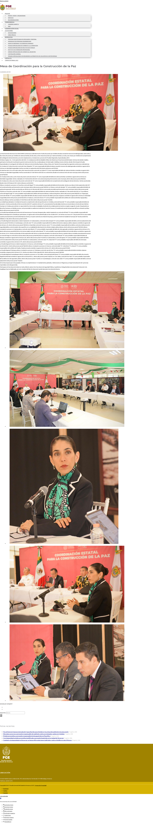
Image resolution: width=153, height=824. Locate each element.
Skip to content (4, 1)
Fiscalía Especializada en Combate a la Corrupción (23, 45)
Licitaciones (9, 30)
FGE (9, 71)
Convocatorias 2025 (11, 60)
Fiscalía (7, 13)
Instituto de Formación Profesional (19, 49)
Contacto (8, 58)
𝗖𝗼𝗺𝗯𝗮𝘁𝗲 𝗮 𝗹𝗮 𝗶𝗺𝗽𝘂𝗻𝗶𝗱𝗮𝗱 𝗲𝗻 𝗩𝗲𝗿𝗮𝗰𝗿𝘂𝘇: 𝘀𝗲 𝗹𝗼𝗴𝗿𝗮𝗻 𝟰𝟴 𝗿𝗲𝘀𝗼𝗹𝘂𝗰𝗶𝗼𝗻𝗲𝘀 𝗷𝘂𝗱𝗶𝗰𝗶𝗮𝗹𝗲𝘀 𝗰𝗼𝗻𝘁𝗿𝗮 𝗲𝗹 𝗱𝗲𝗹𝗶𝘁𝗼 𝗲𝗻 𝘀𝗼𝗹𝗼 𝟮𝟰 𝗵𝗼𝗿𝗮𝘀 (37, 740)
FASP (9, 26)
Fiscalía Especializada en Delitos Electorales (21, 47)
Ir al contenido (4, 796)
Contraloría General (14, 54)
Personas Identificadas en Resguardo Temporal (22, 39)
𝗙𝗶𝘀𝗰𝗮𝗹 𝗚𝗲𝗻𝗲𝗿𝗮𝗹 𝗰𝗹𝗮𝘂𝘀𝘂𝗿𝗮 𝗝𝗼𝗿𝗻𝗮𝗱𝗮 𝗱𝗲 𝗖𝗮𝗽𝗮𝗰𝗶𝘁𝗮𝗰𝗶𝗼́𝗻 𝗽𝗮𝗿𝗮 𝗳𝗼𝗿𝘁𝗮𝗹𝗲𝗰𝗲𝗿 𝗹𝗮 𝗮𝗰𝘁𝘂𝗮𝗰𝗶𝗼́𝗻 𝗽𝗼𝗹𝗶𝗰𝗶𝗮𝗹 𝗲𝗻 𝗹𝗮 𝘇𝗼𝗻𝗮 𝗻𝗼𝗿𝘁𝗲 (35, 732)
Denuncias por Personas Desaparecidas (19, 41)
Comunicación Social (12, 28)
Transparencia (9, 22)
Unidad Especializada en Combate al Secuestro (22, 51)
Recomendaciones (13, 19)
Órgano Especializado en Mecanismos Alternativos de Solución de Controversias (32, 56)
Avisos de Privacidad (40, 785)
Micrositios (9, 37)
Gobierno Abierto (13, 24)
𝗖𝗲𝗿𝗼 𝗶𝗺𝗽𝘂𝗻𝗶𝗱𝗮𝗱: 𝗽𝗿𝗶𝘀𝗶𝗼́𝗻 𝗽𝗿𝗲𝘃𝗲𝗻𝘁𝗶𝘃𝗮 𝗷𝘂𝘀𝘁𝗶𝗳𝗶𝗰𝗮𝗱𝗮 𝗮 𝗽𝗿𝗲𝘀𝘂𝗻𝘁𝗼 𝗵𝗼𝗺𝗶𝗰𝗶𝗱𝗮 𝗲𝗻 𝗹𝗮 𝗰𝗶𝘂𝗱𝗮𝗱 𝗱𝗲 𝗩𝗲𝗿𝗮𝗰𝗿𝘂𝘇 (33, 738)
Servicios (10, 17)
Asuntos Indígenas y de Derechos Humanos (20, 43)
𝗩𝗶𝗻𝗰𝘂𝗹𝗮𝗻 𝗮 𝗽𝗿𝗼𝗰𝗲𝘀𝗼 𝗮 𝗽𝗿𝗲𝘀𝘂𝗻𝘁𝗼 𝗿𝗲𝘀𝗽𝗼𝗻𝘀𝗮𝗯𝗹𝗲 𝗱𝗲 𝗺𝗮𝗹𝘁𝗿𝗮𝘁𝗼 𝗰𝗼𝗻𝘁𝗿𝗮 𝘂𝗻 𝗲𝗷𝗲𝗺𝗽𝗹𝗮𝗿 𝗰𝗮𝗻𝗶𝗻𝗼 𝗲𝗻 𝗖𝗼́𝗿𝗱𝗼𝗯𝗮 (33, 734)
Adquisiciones (12, 32)
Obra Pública (12, 34)
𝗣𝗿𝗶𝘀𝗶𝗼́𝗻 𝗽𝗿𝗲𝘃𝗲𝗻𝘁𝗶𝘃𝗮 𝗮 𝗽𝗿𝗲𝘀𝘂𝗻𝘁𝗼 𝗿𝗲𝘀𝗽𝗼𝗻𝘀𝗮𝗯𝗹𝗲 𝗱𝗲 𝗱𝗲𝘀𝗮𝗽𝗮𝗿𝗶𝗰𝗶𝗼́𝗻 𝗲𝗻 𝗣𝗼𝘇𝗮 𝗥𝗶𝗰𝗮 (26, 736)
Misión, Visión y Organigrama (16, 15)
